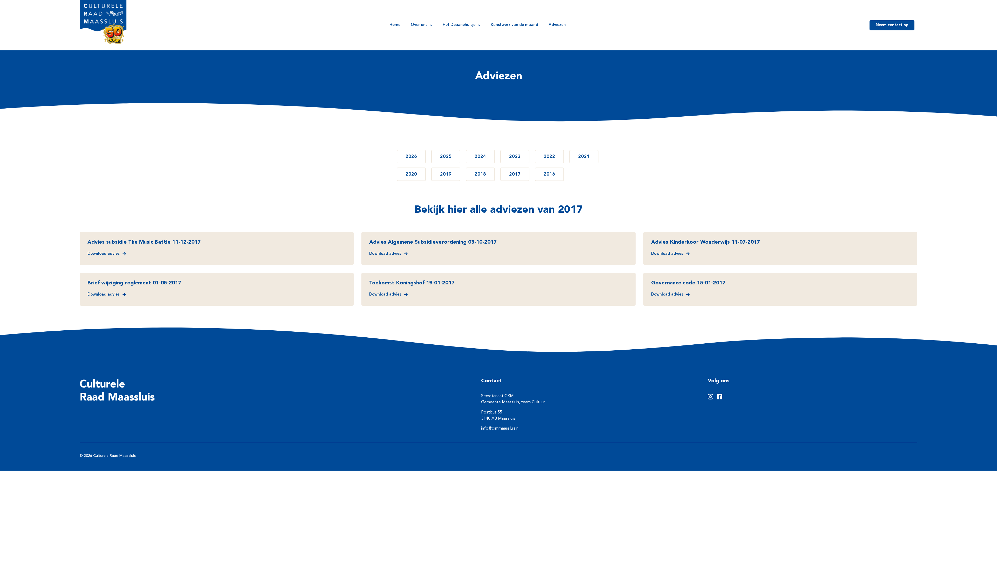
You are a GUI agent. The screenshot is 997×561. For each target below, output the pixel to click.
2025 (446, 156)
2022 (549, 156)
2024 (480, 156)
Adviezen (557, 25)
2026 (411, 156)
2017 (515, 174)
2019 (446, 174)
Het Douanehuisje (459, 25)
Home (394, 25)
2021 (584, 156)
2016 (549, 174)
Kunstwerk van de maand (514, 25)
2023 (515, 156)
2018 (480, 174)
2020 (411, 174)
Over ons (419, 25)
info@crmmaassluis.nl (500, 428)
